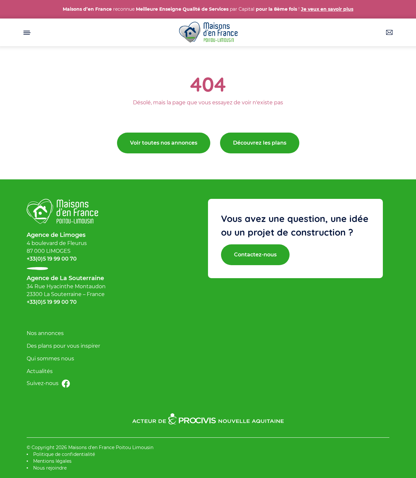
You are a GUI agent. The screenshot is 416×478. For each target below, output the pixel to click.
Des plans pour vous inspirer (63, 346)
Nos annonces (45, 333)
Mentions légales (52, 461)
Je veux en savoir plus (327, 9)
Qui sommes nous (50, 358)
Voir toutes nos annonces (163, 143)
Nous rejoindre (50, 468)
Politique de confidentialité (64, 454)
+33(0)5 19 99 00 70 (52, 259)
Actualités (40, 371)
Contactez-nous (255, 255)
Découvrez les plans (259, 143)
